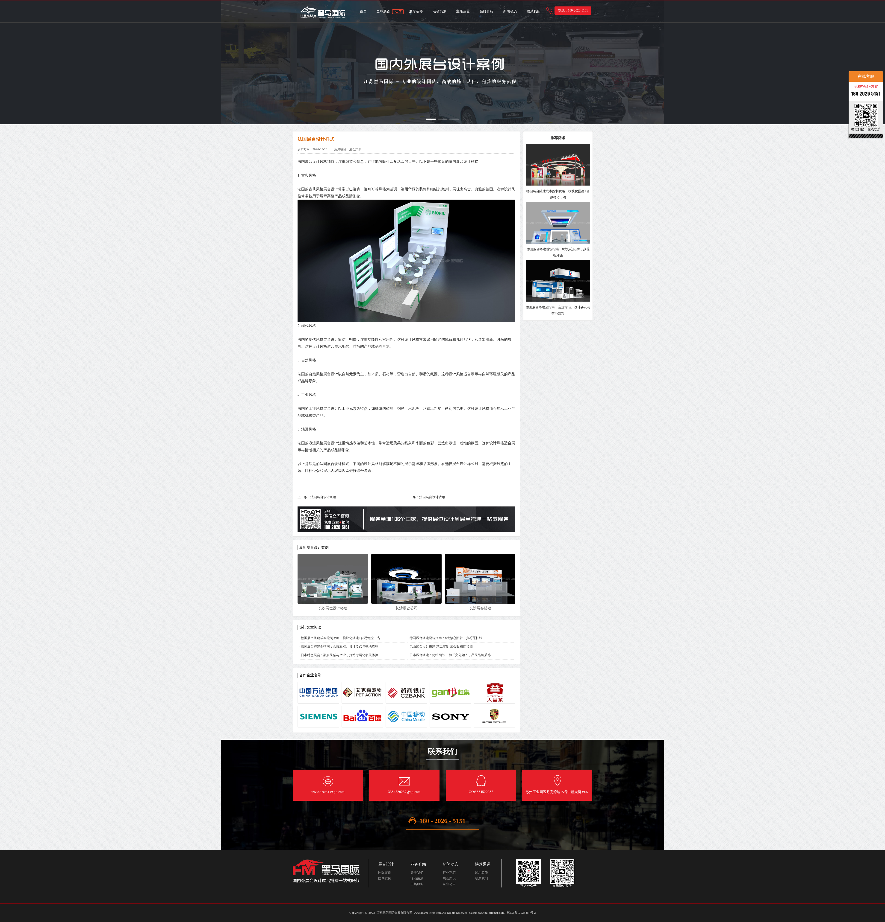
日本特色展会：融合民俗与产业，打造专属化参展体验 (339, 655)
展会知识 (449, 878)
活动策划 (439, 11)
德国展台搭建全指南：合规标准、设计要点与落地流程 (339, 646)
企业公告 (449, 884)
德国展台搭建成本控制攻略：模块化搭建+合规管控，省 (340, 638)
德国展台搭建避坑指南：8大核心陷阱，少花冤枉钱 (446, 638)
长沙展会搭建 (480, 608)
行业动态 (449, 872)
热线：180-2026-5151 (573, 10)
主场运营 (463, 11)
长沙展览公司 (406, 608)
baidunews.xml (478, 912)
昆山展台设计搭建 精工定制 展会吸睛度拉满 (441, 646)
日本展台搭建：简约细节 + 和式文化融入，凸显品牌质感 (450, 655)
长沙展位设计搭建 (333, 608)
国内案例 (384, 878)
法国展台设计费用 (432, 497)
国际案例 (384, 872)
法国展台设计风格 (323, 497)
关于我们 (416, 872)
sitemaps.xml (497, 912)
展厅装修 (416, 11)
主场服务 (416, 884)
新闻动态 (510, 11)
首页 (363, 11)
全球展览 (383, 11)
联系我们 (533, 11)
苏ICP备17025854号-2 (521, 912)
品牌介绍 (486, 11)
